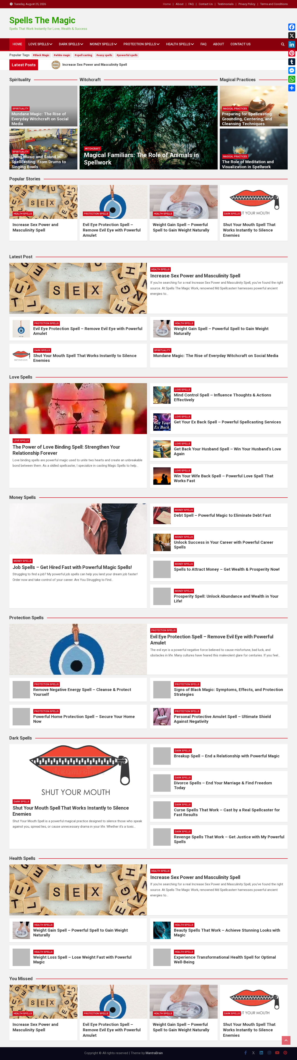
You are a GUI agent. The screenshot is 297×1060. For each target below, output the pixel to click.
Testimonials (226, 4)
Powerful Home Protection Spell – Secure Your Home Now (84, 719)
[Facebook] (291, 27)
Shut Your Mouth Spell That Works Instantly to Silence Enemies (249, 230)
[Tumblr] (291, 61)
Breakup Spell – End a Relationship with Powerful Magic (227, 755)
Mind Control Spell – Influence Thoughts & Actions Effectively (222, 397)
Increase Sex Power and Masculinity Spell (35, 227)
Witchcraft (92, 148)
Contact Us (206, 4)
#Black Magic (41, 55)
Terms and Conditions (274, 4)
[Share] (291, 88)
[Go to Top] (286, 1040)
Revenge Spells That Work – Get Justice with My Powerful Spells (229, 839)
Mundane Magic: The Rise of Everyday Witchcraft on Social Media (40, 118)
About (180, 4)
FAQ (191, 4)
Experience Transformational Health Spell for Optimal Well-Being (225, 960)
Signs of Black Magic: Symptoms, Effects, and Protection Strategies (228, 692)
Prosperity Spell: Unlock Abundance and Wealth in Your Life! (226, 599)
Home (167, 4)
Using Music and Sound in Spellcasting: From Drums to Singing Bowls (39, 161)
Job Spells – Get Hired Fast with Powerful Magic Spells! (72, 567)
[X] (291, 35)
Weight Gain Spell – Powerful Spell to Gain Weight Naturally (181, 227)
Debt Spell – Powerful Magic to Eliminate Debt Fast (222, 515)
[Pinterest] (291, 53)
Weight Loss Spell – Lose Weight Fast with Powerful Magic (82, 960)
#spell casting (83, 55)
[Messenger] (291, 70)
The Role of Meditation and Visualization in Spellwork (248, 164)
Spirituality (20, 108)
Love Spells (38, 44)
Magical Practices (235, 108)
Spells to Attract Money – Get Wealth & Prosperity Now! (227, 569)
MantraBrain (154, 1053)
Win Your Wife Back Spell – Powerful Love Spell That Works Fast (223, 478)
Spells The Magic (42, 20)
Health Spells (178, 44)
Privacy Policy (247, 4)
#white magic (62, 55)
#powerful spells (127, 55)
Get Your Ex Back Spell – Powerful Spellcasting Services (227, 421)
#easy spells (104, 55)
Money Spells (101, 44)
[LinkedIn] (291, 44)
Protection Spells (139, 44)
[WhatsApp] (291, 79)
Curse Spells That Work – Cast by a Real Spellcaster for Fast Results (227, 812)
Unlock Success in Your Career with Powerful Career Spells (223, 545)
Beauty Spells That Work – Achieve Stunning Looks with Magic (227, 933)
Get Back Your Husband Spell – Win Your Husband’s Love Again (227, 451)
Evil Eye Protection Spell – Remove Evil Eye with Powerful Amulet (112, 230)
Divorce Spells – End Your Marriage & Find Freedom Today (223, 785)
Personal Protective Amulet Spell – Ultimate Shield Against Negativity (222, 719)
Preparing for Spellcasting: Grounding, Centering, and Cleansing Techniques (247, 118)
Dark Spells (69, 44)
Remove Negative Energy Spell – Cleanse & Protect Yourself (82, 692)
